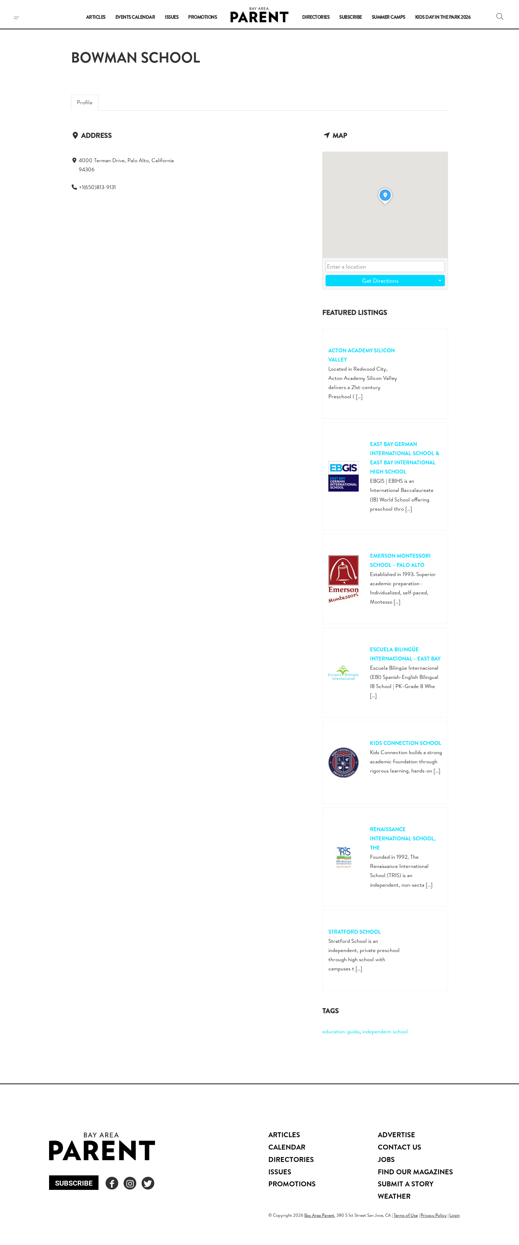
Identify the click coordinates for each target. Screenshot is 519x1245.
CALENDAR (286, 1147)
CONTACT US (399, 1147)
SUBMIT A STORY (406, 1183)
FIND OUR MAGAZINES (415, 1171)
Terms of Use (406, 1215)
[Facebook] (112, 1183)
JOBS (386, 1159)
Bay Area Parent (319, 1215)
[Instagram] (130, 1183)
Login (454, 1215)
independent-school (385, 1031)
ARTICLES (284, 1134)
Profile (85, 102)
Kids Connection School (405, 743)
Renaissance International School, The (403, 838)
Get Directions (380, 280)
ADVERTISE (396, 1134)
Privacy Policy (433, 1215)
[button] (500, 16)
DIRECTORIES (291, 1159)
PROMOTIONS (292, 1183)
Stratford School (354, 931)
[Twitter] (148, 1183)
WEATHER (394, 1196)
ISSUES (279, 1171)
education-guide (340, 1031)
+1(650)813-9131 (97, 187)
